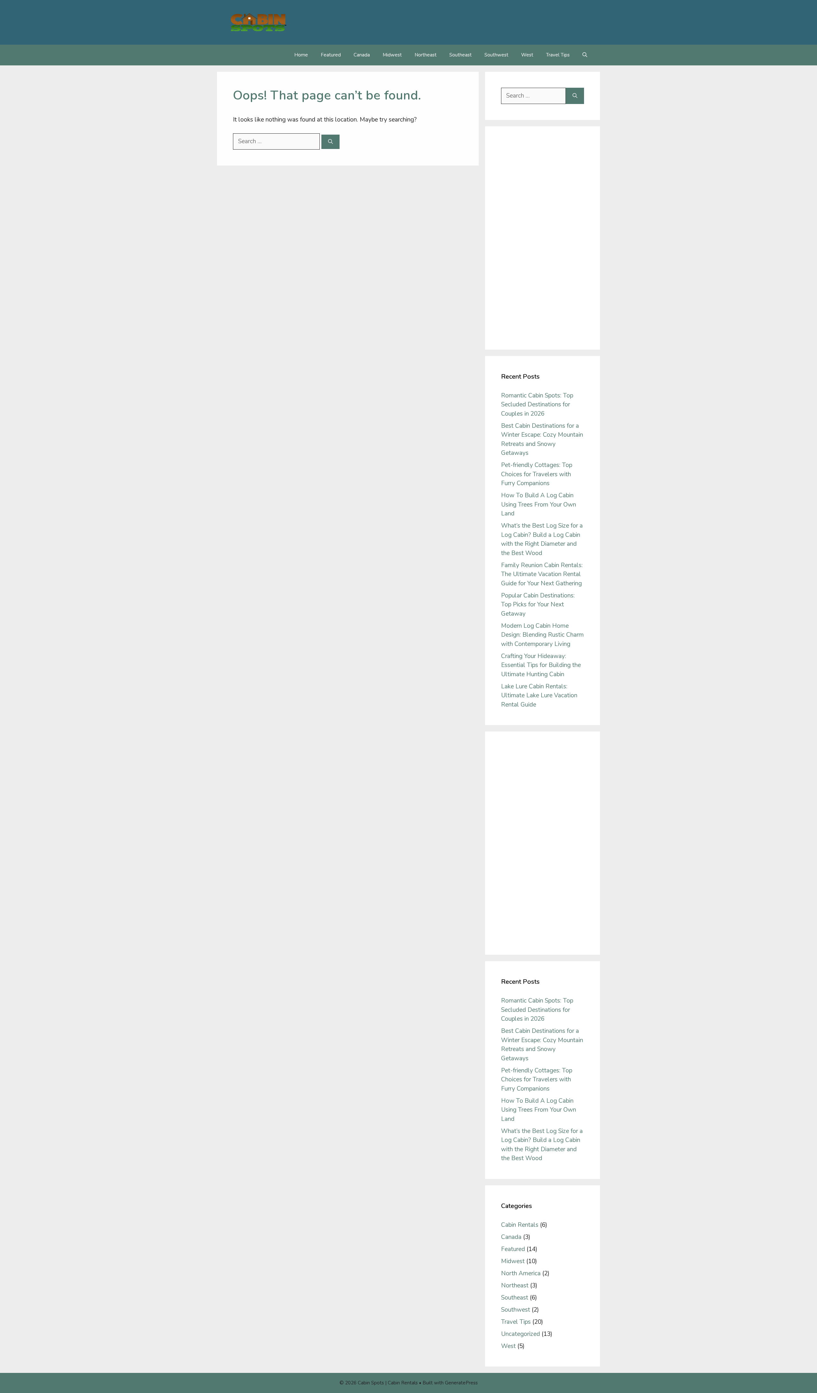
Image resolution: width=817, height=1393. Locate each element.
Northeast (426, 55)
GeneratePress (461, 1383)
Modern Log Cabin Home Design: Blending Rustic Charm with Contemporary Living (542, 635)
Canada (362, 55)
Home (301, 55)
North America (521, 1273)
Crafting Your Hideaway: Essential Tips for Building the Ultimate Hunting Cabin (541, 665)
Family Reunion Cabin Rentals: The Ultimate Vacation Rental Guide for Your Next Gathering (542, 574)
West (527, 55)
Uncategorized (520, 1334)
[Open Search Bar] (585, 55)
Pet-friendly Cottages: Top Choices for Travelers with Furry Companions (536, 474)
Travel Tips (558, 55)
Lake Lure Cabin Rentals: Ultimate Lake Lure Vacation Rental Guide (539, 695)
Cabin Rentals (519, 1225)
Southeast (460, 55)
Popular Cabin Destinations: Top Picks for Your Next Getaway (538, 604)
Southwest (496, 55)
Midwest (392, 55)
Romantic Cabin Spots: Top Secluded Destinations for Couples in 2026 (537, 404)
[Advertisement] (542, 238)
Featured (331, 55)
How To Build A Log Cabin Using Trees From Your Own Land (538, 504)
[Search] (330, 142)
